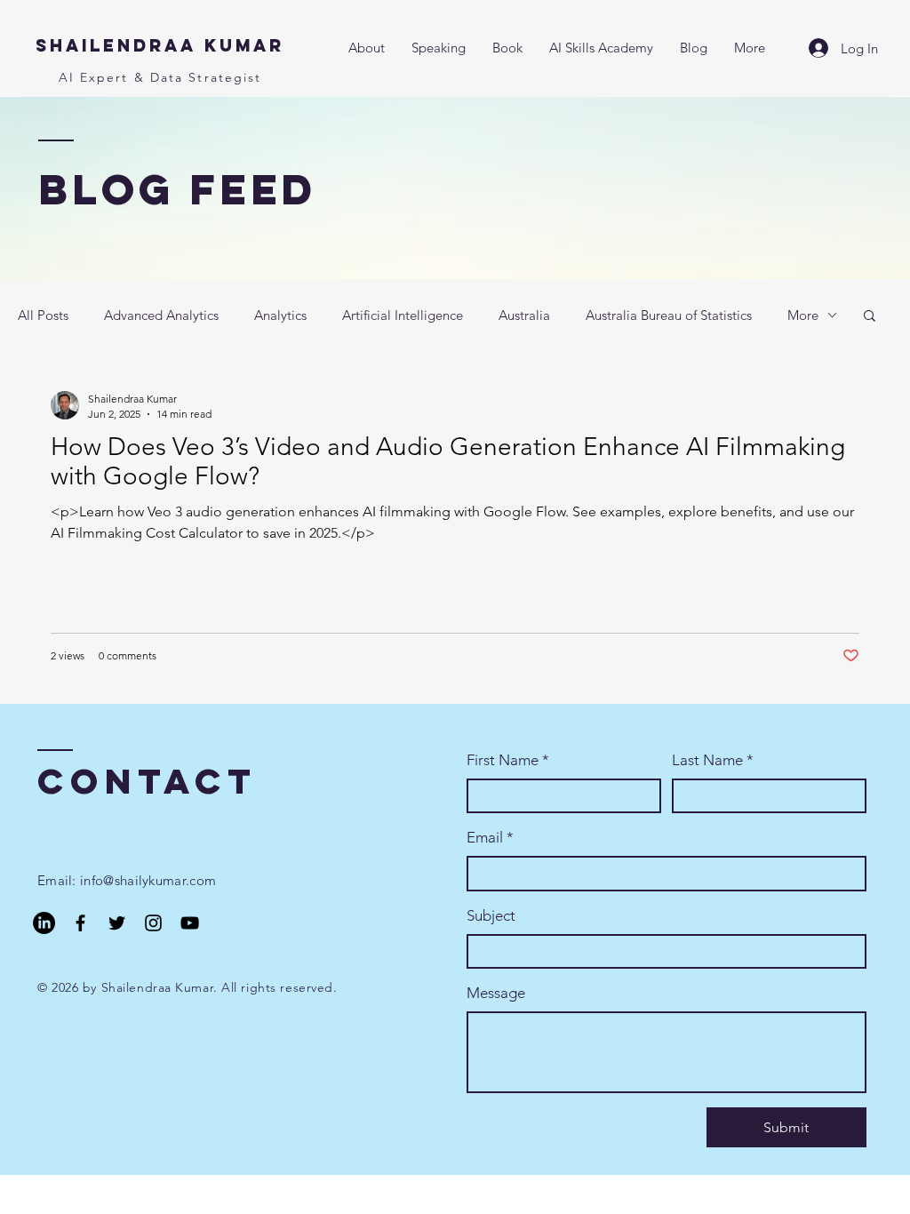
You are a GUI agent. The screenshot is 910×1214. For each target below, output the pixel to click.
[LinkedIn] (44, 923)
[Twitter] (117, 923)
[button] (869, 316)
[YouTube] (190, 923)
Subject (491, 915)
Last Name (713, 760)
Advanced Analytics (161, 315)
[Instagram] (153, 923)
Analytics (280, 315)
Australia (524, 315)
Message (496, 993)
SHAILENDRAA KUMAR (160, 45)
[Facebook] (80, 923)
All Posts (43, 315)
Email (490, 837)
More (802, 315)
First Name (508, 760)
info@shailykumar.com (148, 880)
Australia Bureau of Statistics (669, 315)
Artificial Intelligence (402, 315)
